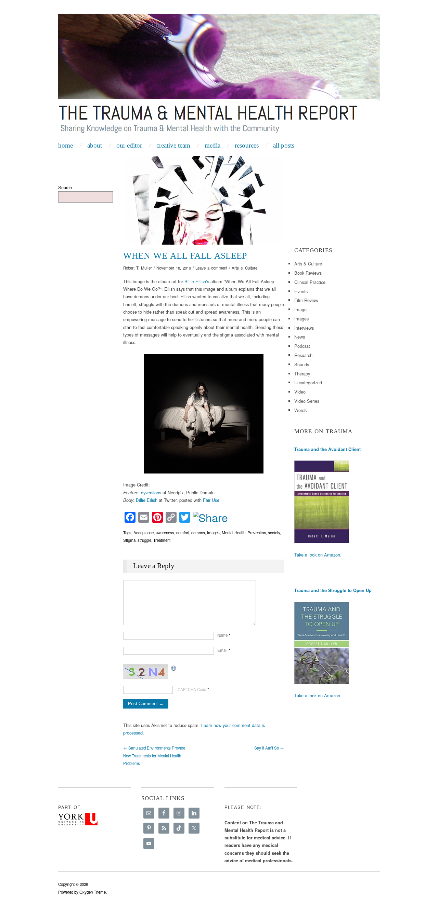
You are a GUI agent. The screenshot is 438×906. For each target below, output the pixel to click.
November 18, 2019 (173, 268)
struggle (144, 540)
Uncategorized (308, 382)
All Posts (283, 145)
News (299, 336)
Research (303, 355)
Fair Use (211, 500)
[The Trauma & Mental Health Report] (219, 76)
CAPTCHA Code (192, 689)
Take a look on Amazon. (318, 554)
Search (65, 187)
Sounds (301, 364)
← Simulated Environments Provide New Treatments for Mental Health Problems (154, 755)
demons (198, 532)
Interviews (304, 328)
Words (300, 410)
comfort (182, 532)
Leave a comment (211, 268)
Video (300, 391)
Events (301, 291)
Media (212, 145)
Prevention (256, 532)
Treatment (161, 540)
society (274, 532)
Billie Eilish (146, 500)
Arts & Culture (244, 268)
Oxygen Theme (92, 892)
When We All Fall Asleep (185, 256)
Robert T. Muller (137, 268)
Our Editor (129, 145)
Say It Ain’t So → (269, 748)
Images (213, 532)
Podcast (302, 346)
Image (300, 309)
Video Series (306, 401)
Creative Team (173, 145)
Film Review (306, 300)
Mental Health (233, 532)
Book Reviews (308, 273)
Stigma (129, 540)
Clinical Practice (309, 282)
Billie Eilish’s (196, 281)
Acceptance (143, 532)
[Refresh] (174, 667)
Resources (247, 145)
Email (223, 650)
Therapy (302, 373)
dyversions (151, 492)
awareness (165, 532)
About (94, 145)
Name (223, 635)
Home (65, 145)
